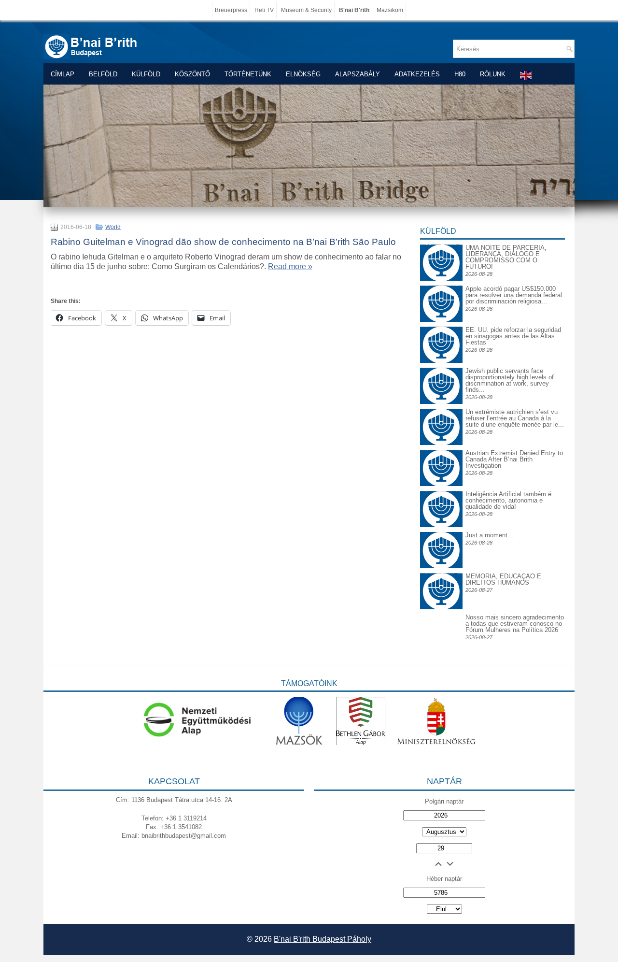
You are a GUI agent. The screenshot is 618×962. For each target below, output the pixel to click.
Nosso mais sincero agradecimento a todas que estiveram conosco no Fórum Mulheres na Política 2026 (514, 623)
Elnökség (303, 74)
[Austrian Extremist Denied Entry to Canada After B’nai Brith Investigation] (441, 457)
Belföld (103, 74)
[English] (526, 75)
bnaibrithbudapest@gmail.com (183, 835)
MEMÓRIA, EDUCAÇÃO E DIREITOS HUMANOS (503, 579)
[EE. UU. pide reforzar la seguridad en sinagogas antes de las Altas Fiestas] (441, 326)
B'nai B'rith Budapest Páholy (322, 939)
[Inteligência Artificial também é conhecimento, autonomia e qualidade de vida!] (441, 498)
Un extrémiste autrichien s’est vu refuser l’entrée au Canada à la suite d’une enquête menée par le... (514, 418)
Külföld (146, 74)
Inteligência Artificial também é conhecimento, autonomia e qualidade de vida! (508, 500)
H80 (459, 74)
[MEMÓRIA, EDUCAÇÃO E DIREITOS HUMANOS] (441, 580)
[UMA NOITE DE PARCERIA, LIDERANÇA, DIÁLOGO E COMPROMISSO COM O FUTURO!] (441, 252)
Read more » (290, 266)
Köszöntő (192, 74)
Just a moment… (489, 535)
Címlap (62, 74)
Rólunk (493, 74)
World (113, 227)
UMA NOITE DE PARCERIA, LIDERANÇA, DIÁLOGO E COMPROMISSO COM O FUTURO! (506, 257)
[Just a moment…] (441, 566)
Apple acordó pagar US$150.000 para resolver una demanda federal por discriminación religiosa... (513, 295)
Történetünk (248, 74)
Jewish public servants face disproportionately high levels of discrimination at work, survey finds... (509, 380)
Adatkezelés (417, 74)
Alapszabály (357, 74)
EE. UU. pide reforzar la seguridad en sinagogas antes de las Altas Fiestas (513, 336)
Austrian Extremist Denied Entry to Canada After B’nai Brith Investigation (514, 459)
